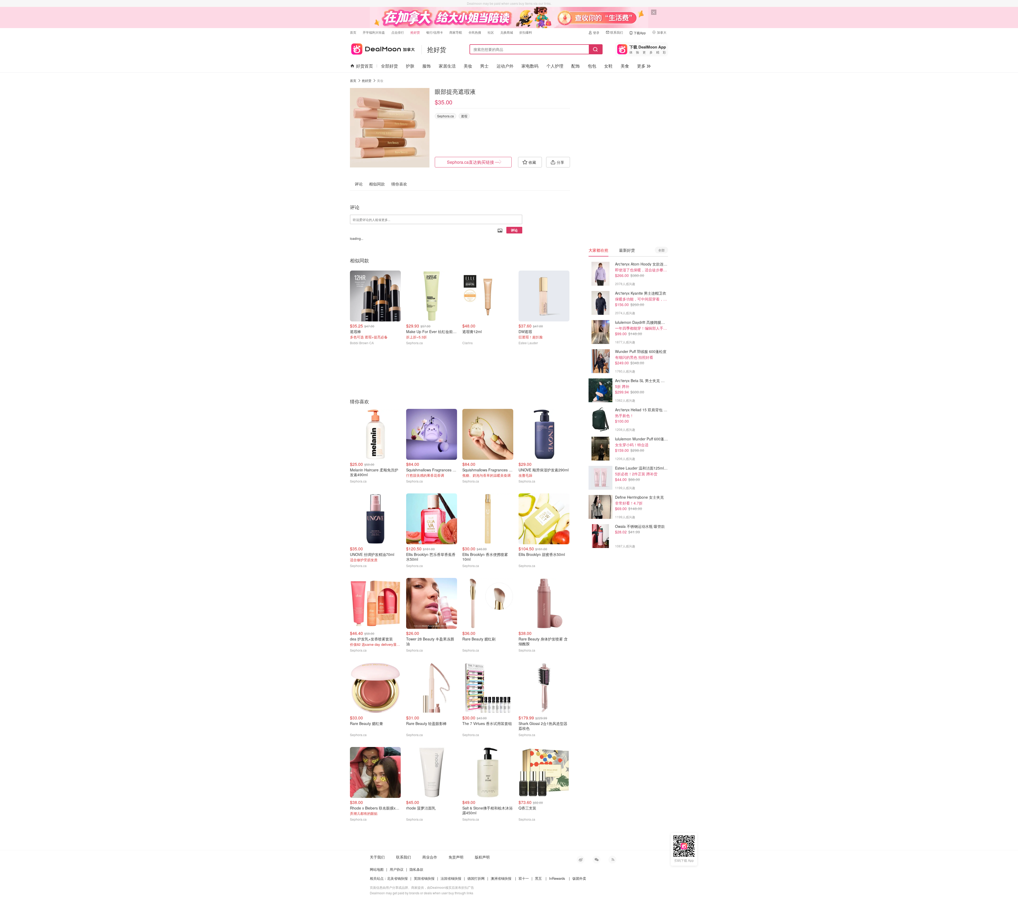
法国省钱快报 (451, 878)
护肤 (410, 66)
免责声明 (456, 857)
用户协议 (396, 869)
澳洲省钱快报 (501, 878)
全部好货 (389, 66)
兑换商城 (506, 32)
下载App (640, 32)
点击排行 (397, 32)
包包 (592, 66)
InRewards (557, 878)
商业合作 (429, 857)
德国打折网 (476, 878)
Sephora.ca (445, 116)
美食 (625, 66)
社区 (491, 32)
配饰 (575, 66)
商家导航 (455, 32)
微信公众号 (596, 860)
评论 (514, 230)
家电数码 (529, 66)
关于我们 (377, 857)
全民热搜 (474, 32)
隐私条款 (416, 869)
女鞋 (608, 66)
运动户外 (505, 66)
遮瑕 (464, 116)
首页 (353, 32)
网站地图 (377, 869)
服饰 (426, 66)
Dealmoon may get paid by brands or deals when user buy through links (421, 893)
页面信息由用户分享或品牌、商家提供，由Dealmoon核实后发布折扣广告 (422, 887)
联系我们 (616, 32)
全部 (661, 250)
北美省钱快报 (397, 878)
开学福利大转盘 (374, 32)
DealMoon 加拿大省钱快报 (382, 48)
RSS (612, 860)
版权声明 (482, 857)
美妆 (468, 66)
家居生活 (447, 66)
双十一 (524, 878)
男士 (484, 66)
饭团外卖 (579, 878)
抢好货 (415, 32)
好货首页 (364, 66)
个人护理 (554, 66)
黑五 (538, 878)
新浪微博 (581, 860)
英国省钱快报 (424, 878)
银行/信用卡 (434, 32)
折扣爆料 (525, 32)
